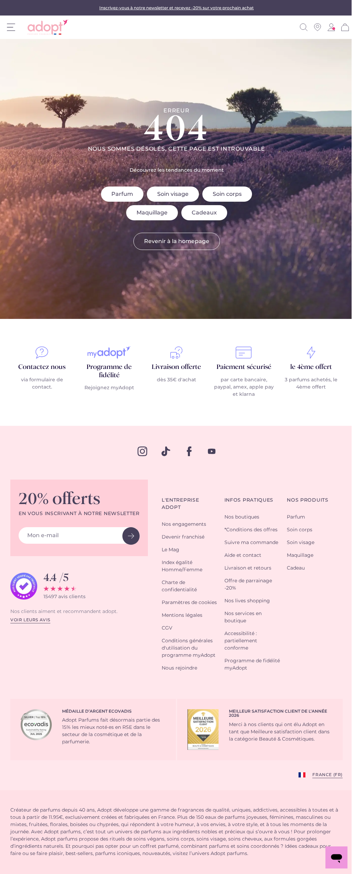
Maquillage (152, 212)
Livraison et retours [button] (247, 568)
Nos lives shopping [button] (247, 601)
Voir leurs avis (30, 620)
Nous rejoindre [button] (179, 668)
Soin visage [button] (300, 542)
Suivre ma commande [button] (251, 542)
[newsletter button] (131, 536)
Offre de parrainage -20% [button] (248, 585)
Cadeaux (204, 212)
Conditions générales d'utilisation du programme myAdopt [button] (188, 648)
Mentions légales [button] (182, 615)
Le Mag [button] (170, 549)
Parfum (122, 194)
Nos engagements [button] (184, 524)
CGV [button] (167, 628)
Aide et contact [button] (242, 555)
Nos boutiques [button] (241, 517)
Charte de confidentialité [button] (179, 586)
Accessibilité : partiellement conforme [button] (240, 641)
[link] (331, 27)
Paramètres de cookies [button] (189, 602)
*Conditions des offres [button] (251, 530)
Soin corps (227, 194)
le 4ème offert (311, 367)
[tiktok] (166, 451)
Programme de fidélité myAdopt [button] (252, 665)
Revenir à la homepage (176, 241)
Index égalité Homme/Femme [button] (182, 566)
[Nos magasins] (317, 27)
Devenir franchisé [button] (183, 537)
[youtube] (211, 451)
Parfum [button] (296, 517)
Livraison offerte (176, 367)
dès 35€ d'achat (176, 380)
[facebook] (189, 451)
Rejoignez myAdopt (109, 387)
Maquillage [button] (300, 555)
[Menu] (11, 27)
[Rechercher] (304, 27)
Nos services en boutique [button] (243, 617)
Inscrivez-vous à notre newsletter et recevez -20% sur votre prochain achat (176, 8)
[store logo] (45, 27)
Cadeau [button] (296, 568)
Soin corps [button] (299, 530)
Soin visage (173, 194)
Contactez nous (41, 367)
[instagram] (142, 451)
